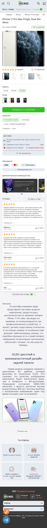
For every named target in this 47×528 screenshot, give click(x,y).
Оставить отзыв (34, 199)
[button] (42, 48)
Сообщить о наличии (23, 110)
